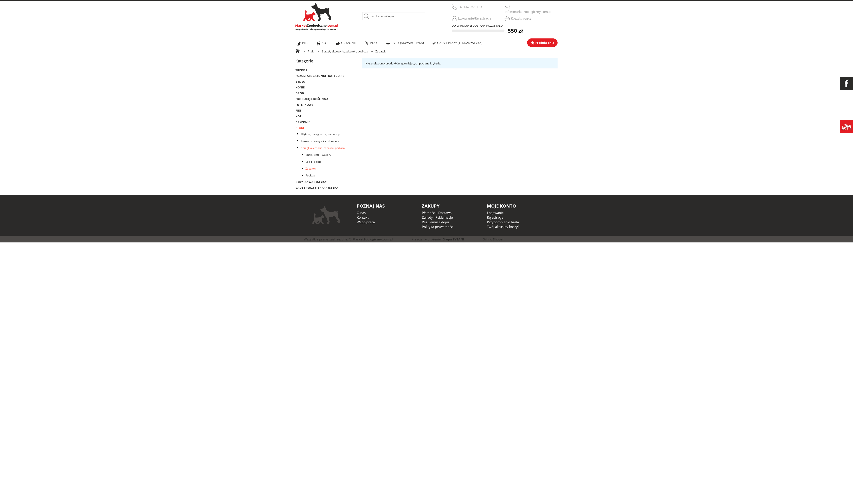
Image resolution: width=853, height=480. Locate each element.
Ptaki (299, 128)
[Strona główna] (316, 16)
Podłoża (310, 175)
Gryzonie (302, 122)
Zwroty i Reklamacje (437, 217)
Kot (298, 116)
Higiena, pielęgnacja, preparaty (320, 134)
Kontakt (363, 217)
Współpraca (366, 222)
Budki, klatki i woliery (318, 155)
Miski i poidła (313, 162)
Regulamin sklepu (435, 222)
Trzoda (301, 70)
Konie (300, 87)
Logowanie (495, 212)
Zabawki (310, 168)
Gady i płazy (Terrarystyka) (317, 188)
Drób (299, 93)
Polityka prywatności (438, 226)
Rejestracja (495, 217)
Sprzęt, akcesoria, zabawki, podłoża (323, 148)
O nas (361, 212)
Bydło (300, 82)
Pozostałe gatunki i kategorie (319, 76)
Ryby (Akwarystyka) (311, 182)
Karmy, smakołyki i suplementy (320, 141)
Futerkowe (304, 105)
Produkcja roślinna (311, 99)
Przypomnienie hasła (503, 222)
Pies (298, 110)
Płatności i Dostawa (437, 212)
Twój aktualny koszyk (503, 226)
